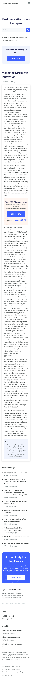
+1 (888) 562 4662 (8, 616)
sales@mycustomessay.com (11, 637)
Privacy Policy (16, 669)
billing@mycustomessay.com (12, 644)
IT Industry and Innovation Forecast (16, 537)
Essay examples (6, 666)
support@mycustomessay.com (12, 630)
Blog (13, 666)
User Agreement (6, 669)
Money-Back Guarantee (8, 672)
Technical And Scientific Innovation (16, 543)
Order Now (16, 58)
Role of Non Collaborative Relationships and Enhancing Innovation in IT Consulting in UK (15, 492)
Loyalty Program (20, 672)
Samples (5, 37)
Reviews (18, 666)
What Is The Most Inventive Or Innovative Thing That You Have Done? (15, 481)
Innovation (14, 37)
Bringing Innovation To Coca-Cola (15, 473)
